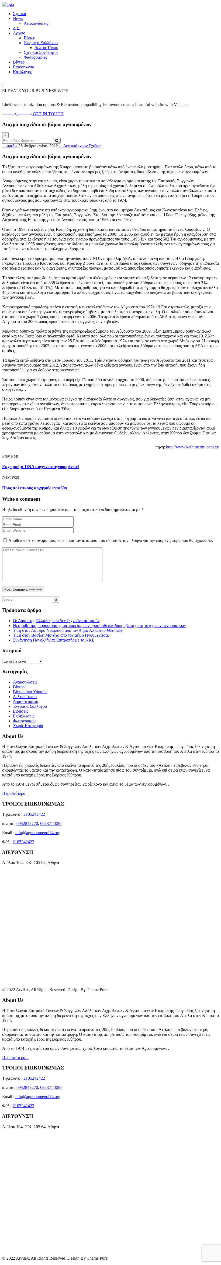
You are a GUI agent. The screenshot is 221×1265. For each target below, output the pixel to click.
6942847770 (27, 823)
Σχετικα (19, 13)
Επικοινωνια (23, 67)
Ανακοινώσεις (36, 23)
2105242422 (34, 814)
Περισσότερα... (15, 793)
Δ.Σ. (16, 28)
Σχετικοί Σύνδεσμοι (41, 52)
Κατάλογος (22, 71)
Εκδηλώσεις (23, 716)
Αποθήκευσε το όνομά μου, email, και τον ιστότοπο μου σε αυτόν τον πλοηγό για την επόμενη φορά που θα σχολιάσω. (110, 540)
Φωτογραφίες (35, 57)
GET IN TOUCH (48, 113)
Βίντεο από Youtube (30, 691)
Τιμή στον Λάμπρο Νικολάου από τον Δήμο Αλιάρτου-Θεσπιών (68, 630)
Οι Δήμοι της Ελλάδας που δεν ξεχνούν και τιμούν (56, 620)
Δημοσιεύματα (25, 701)
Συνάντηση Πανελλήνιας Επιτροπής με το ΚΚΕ (54, 640)
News (18, 18)
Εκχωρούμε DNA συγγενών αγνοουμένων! (40, 466)
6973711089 (50, 823)
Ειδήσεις (20, 711)
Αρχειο (19, 33)
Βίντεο (29, 38)
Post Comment (16, 589)
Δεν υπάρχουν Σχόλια (81, 146)
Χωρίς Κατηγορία (28, 725)
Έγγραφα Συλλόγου (41, 42)
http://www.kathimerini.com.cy (192, 447)
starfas (11, 146)
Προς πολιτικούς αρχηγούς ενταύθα (34, 488)
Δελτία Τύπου (46, 47)
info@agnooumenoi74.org (37, 832)
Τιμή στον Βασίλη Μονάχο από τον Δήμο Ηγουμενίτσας (61, 635)
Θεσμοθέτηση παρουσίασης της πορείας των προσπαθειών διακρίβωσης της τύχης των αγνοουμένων (99, 625)
